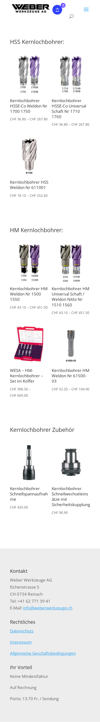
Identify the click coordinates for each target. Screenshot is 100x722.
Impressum (21, 642)
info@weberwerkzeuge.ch (47, 608)
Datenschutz (21, 631)
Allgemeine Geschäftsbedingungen (43, 653)
